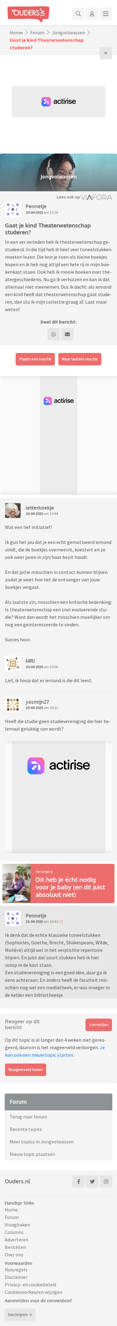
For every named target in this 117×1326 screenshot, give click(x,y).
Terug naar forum (28, 1116)
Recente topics (26, 1129)
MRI (30, 661)
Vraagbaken (17, 1224)
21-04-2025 (34, 921)
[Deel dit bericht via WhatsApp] (53, 334)
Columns (14, 1232)
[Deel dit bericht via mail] (67, 334)
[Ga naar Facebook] (78, 1181)
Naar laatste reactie (80, 359)
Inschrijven (17, 1314)
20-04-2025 (34, 212)
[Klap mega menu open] (106, 13)
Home (16, 32)
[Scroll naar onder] (106, 53)
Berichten (15, 1247)
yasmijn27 (37, 702)
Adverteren (16, 1239)
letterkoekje (40, 508)
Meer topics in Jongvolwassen (42, 1141)
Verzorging (44, 871)
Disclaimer (16, 1277)
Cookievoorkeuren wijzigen (33, 1292)
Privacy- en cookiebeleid (30, 1284)
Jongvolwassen (68, 32)
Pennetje (36, 206)
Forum (37, 32)
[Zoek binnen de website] (78, 13)
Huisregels (16, 1269)
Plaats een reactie (35, 359)
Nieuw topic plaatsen (32, 1154)
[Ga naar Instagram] (106, 1181)
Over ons (14, 1254)
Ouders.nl (17, 1181)
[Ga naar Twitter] (92, 1181)
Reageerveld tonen (25, 1069)
